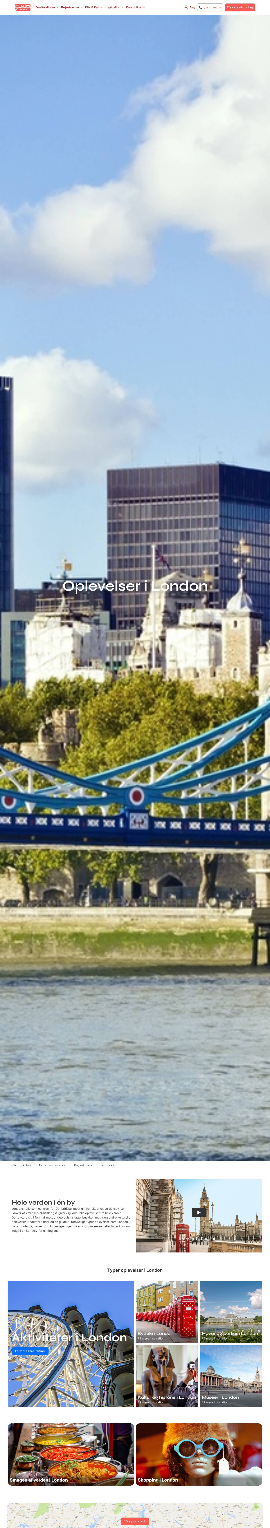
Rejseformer (84, 1165)
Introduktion (21, 1165)
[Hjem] (22, 7)
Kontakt (108, 1165)
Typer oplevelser (53, 1165)
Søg (192, 7)
